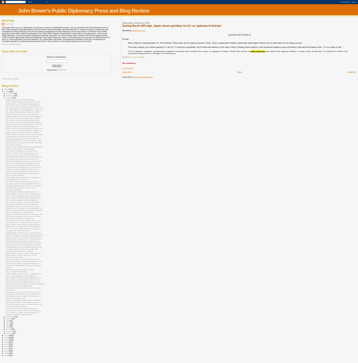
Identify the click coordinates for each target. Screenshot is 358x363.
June (8, 323)
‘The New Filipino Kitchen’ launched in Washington (22, 263)
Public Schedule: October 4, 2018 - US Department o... (24, 274)
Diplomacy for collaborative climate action (20, 218)
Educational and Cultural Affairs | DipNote (19, 251)
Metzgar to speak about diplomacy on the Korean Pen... (24, 214)
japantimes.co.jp (138, 30)
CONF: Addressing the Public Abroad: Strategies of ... (24, 177)
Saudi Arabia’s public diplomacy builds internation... (23, 204)
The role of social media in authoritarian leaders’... (22, 308)
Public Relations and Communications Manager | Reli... (24, 247)
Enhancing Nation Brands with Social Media (20, 149)
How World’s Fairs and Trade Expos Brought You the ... (24, 261)
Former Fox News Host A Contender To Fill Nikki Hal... (24, 130)
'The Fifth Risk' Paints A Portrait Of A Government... (23, 296)
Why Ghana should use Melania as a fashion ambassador (25, 284)
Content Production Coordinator (16, 306)
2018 (6, 91)
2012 (6, 346)
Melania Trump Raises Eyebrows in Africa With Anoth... (24, 237)
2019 (6, 89)
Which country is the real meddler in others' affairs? (23, 118)
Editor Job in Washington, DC (15, 298)
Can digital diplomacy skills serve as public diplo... (22, 249)
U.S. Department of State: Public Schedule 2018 (22, 312)
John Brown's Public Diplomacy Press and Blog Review (83, 11)
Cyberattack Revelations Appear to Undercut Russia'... (24, 157)
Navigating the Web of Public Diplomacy (19, 314)
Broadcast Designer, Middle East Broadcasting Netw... (24, 265)
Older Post (352, 72)
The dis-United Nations (13, 145)
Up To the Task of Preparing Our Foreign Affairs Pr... (23, 106)
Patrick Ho (9, 267)
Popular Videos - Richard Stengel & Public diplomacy (23, 225)
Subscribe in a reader (10, 79)
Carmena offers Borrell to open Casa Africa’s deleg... (23, 288)
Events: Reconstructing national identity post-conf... (23, 163)
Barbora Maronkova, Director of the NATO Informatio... (24, 143)
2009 (6, 353)
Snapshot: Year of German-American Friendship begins (24, 147)
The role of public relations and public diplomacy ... (23, 200)
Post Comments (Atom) (143, 77)
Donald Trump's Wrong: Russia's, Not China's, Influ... (24, 102)
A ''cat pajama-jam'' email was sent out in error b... (22, 159)
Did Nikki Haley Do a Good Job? (17, 179)
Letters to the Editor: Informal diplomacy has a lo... (22, 153)
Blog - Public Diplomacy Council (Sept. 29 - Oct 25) (23, 112)
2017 (6, 335)
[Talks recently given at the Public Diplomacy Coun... (23, 259)
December (10, 93)
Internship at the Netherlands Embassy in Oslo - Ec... (24, 171)
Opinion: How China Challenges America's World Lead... (24, 210)
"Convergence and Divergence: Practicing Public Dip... (24, 304)
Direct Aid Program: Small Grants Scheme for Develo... (24, 243)
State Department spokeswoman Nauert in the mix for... (24, 124)
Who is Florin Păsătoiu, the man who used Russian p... (24, 161)
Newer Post (127, 72)
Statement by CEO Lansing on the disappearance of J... (24, 208)
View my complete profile (11, 44)
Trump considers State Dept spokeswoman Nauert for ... (25, 116)
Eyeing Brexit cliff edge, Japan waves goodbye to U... (24, 294)
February (9, 331)
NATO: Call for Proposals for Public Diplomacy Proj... (23, 196)
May (7, 325)
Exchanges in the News (14, 190)
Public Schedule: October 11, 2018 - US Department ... (24, 194)
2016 (6, 338)
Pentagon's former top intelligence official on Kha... (22, 169)
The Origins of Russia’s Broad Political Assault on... (23, 302)
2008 (6, 355)
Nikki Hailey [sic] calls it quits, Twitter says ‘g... (21, 188)
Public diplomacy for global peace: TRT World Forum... (24, 233)
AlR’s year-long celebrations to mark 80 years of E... (23, 280)
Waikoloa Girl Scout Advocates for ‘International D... (23, 226)
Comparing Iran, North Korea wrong (18, 231)
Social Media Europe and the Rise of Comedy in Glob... (24, 167)
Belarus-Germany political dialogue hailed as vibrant (23, 282)
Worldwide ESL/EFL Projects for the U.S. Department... (24, 186)
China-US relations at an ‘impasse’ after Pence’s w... (23, 241)
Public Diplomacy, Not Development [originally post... (23, 104)
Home (239, 72)
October (9, 98)
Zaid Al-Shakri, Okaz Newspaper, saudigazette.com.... (24, 278)
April (7, 327)
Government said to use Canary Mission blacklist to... (24, 245)
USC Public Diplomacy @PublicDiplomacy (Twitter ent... (24, 108)
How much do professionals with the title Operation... (23, 165)
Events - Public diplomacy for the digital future (21, 276)
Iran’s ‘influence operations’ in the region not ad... (22, 151)
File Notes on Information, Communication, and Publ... (24, 216)
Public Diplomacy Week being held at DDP (20, 100)
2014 (6, 342)
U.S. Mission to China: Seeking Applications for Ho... (23, 184)
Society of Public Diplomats (15, 175)
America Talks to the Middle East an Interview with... (23, 198)
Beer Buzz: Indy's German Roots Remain (20, 270)
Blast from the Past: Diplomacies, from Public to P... (23, 173)
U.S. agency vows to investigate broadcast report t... (23, 120)
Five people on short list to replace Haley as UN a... (23, 206)
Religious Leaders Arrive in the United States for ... (23, 126)
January (9, 333)
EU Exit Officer (11, 290)
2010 (6, 351)
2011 (6, 349)
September (10, 317)
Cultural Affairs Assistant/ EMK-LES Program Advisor (23, 292)
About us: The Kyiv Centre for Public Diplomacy (22, 155)
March (8, 329)
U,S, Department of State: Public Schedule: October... (24, 310)
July (7, 321)
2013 (6, 344)
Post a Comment (128, 68)
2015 (6, 340)
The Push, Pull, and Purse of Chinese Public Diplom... (24, 202)
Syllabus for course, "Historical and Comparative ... (23, 114)
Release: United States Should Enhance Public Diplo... (24, 300)
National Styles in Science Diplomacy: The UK (21, 255)
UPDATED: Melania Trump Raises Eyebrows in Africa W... (25, 235)
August (8, 319)
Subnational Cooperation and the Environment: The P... (24, 139)
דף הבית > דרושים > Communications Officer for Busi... (24, 122)
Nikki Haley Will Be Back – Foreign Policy (19, 212)
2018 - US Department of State (16, 271)
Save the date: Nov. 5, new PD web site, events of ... (23, 222)
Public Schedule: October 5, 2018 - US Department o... (24, 239)
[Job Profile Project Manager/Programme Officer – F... (24, 181)
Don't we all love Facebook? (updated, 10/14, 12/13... (24, 220)
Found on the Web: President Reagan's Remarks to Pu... (25, 128)
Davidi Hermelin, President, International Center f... (23, 192)
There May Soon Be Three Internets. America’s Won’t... (24, 141)
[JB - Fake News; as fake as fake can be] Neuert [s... (24, 229)
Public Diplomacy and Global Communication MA (22, 136)
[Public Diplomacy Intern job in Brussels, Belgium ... (23, 132)
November (10, 96)
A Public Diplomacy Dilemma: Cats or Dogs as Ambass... (25, 134)
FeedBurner (61, 70)
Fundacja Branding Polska (14, 257)
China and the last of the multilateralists (19, 286)
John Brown (9, 24)
